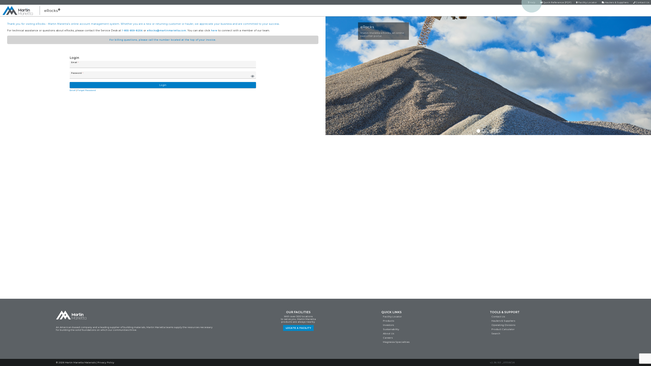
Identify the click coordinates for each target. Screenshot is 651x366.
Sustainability (391, 329)
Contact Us (642, 2)
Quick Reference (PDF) (556, 2)
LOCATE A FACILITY (298, 328)
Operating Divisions (503, 325)
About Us (388, 333)
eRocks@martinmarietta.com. (167, 30)
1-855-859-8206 (132, 30)
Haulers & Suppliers (616, 2)
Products (388, 320)
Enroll (73, 90)
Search (495, 333)
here (214, 30)
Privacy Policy (105, 362)
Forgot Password (86, 90)
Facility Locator (587, 2)
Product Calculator (503, 329)
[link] (252, 76)
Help (532, 2)
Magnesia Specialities (396, 342)
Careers (388, 337)
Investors (388, 325)
